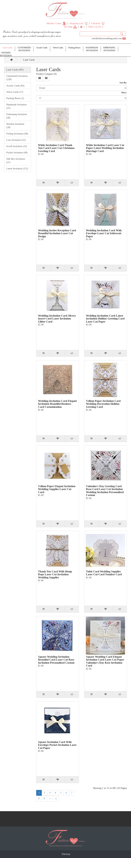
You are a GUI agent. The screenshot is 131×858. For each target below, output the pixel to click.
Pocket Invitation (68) (17, 152)
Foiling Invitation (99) (17, 133)
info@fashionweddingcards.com (107, 38)
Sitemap (66, 854)
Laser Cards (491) (15, 69)
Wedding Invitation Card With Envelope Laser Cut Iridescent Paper (104, 233)
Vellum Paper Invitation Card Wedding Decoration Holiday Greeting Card (103, 403)
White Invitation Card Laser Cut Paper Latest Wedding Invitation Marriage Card (105, 148)
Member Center (54, 23)
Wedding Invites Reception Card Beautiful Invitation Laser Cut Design (57, 233)
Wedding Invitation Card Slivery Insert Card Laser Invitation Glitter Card (57, 318)
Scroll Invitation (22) (16, 146)
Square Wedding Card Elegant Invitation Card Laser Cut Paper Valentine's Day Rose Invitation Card (105, 661)
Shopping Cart (76, 23)
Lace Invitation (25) (16, 140)
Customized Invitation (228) (17, 78)
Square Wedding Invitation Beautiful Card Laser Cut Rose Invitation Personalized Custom (56, 659)
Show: (124, 92)
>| (56, 798)
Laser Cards (29, 60)
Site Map (68, 27)
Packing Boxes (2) (15, 98)
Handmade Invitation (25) (16, 106)
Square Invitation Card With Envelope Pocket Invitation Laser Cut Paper (57, 745)
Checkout (95, 23)
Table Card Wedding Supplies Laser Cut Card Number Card (104, 573)
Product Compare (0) (46, 74)
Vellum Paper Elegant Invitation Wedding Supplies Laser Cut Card (56, 489)
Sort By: (123, 83)
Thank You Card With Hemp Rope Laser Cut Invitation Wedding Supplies (55, 574)
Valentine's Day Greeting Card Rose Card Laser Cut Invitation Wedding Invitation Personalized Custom (105, 491)
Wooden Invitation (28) (15, 126)
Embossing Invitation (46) (16, 116)
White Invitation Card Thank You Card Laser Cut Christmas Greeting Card (56, 148)
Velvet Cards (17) (14, 92)
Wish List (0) (94, 27)
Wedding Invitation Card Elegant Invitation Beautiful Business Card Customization (57, 403)
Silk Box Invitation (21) (15, 161)
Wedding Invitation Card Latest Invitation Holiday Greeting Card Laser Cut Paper (105, 318)
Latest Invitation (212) (17, 168)
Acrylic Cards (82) (15, 85)
